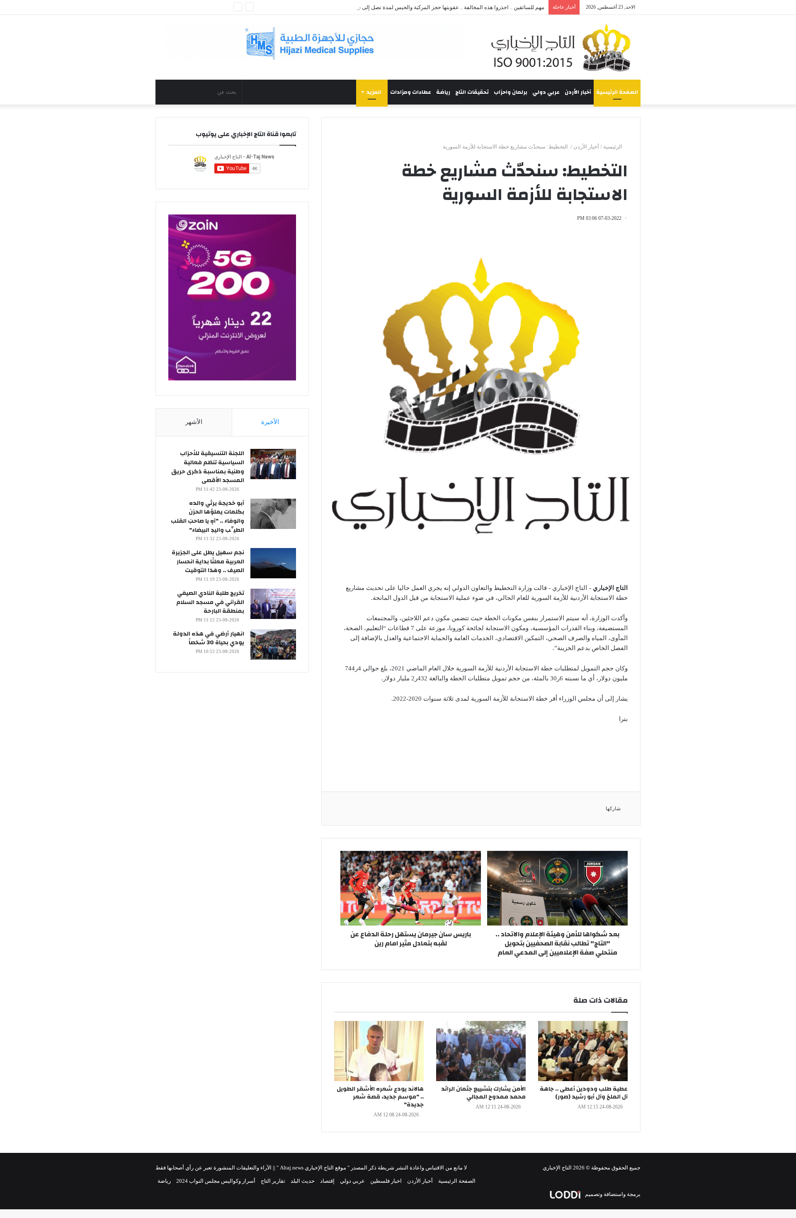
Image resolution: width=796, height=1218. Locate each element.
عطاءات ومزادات (410, 92)
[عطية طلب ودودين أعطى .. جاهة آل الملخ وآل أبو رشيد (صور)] (583, 1051)
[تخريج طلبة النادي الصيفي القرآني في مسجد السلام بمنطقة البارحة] (273, 604)
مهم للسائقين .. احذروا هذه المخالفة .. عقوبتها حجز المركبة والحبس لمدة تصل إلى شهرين (444, 7)
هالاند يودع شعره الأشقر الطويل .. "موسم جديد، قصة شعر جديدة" (380, 1097)
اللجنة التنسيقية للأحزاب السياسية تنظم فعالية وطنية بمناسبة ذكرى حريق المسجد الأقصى (207, 467)
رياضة (443, 92)
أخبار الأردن (578, 92)
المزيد (373, 92)
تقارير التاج (273, 1181)
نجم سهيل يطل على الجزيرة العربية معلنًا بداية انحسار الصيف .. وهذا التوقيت (208, 561)
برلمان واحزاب (510, 92)
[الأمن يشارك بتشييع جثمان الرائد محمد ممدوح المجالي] (481, 1051)
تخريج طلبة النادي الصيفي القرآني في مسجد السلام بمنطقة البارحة (210, 602)
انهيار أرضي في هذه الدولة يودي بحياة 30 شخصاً (208, 638)
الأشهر (193, 422)
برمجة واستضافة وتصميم (612, 1194)
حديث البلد (303, 1181)
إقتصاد (327, 1181)
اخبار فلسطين (386, 1181)
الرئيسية (613, 147)
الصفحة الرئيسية (617, 92)
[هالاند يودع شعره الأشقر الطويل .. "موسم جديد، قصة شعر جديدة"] (379, 1051)
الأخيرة (270, 422)
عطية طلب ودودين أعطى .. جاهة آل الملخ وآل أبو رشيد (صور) (584, 1093)
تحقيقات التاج (472, 92)
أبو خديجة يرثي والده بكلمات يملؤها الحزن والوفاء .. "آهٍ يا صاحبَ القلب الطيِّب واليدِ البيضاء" (207, 517)
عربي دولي (546, 92)
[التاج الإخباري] (564, 47)
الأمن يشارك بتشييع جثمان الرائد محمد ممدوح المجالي (483, 1093)
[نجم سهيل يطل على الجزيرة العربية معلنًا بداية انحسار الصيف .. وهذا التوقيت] (273, 563)
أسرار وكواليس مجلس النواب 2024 (215, 1181)
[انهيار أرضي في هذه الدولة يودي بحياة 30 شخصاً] (273, 644)
